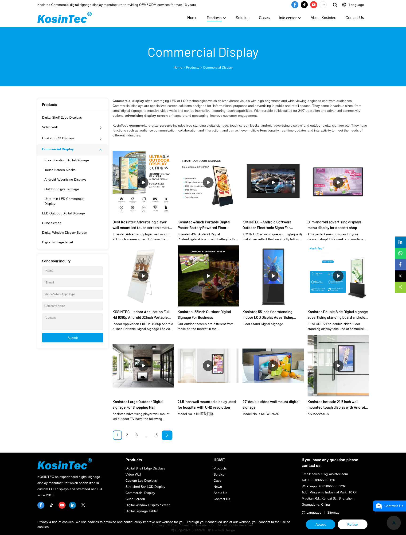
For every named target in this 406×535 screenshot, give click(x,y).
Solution (243, 18)
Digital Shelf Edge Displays (62, 117)
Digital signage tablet (57, 242)
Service (219, 474)
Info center (288, 18)
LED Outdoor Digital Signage (63, 213)
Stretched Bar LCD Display (145, 486)
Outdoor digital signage (61, 189)
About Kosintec (323, 18)
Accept (321, 524)
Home (192, 18)
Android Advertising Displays (65, 179)
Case (217, 480)
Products (214, 18)
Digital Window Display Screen (64, 232)
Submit (72, 338)
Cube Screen (52, 223)
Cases (264, 18)
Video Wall (50, 127)
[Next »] (167, 435)
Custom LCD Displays (58, 138)
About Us (220, 493)
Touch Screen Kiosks (59, 170)
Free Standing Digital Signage (66, 160)
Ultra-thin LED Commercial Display (64, 201)
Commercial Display (218, 67)
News (218, 486)
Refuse (352, 524)
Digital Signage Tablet (141, 511)
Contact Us (354, 18)
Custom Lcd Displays (141, 480)
